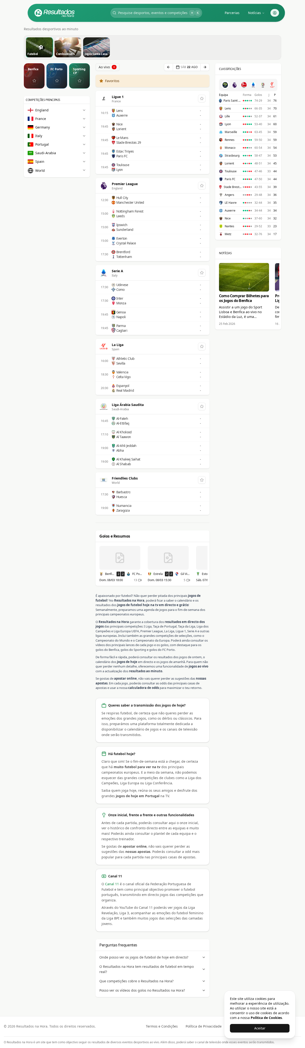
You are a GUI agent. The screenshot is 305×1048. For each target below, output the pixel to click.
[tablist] (248, 85)
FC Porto (56, 69)
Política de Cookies (266, 1017)
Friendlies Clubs (125, 478)
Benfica (33, 69)
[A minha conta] (274, 13)
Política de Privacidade (204, 1026)
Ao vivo (107, 67)
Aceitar (259, 1028)
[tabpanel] (248, 164)
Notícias (254, 12)
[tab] (225, 85)
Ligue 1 (118, 96)
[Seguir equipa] (34, 80)
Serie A (117, 271)
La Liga (117, 344)
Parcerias (232, 12)
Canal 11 (112, 884)
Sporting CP (79, 71)
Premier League (125, 184)
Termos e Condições (162, 1026)
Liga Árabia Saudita (128, 404)
